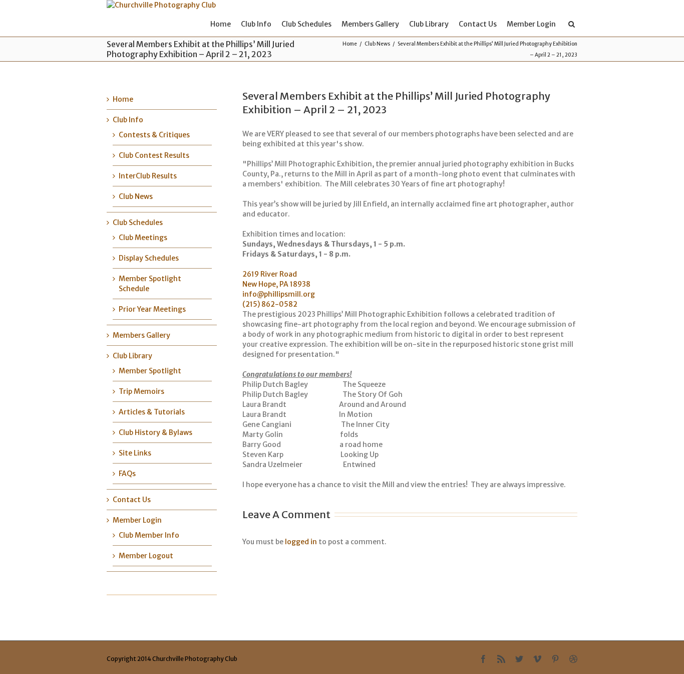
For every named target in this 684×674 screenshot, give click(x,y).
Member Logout (146, 555)
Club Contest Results (154, 155)
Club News (377, 44)
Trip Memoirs (141, 391)
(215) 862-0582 (269, 304)
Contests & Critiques (154, 134)
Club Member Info (149, 535)
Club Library (429, 24)
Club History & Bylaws (155, 432)
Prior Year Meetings (152, 309)
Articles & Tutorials (152, 411)
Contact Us (478, 24)
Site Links (135, 453)
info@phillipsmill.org (278, 294)
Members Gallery (370, 24)
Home (220, 24)
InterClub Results (148, 175)
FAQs (127, 473)
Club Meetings (143, 237)
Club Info (256, 24)
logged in (301, 541)
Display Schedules (149, 258)
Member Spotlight (150, 370)
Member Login (531, 24)
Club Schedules (306, 24)
